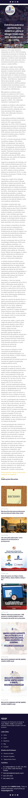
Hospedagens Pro (7, 790)
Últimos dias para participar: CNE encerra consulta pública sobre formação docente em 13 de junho (13, 616)
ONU (2, 477)
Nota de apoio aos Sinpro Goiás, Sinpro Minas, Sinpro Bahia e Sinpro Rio (13, 577)
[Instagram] (15, 1)
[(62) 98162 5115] (1, 778)
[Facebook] (10, 1)
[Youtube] (17, 1)
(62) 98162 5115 (8, 778)
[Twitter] (12, 1)
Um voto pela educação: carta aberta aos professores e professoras (11, 539)
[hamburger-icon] (25, 10)
